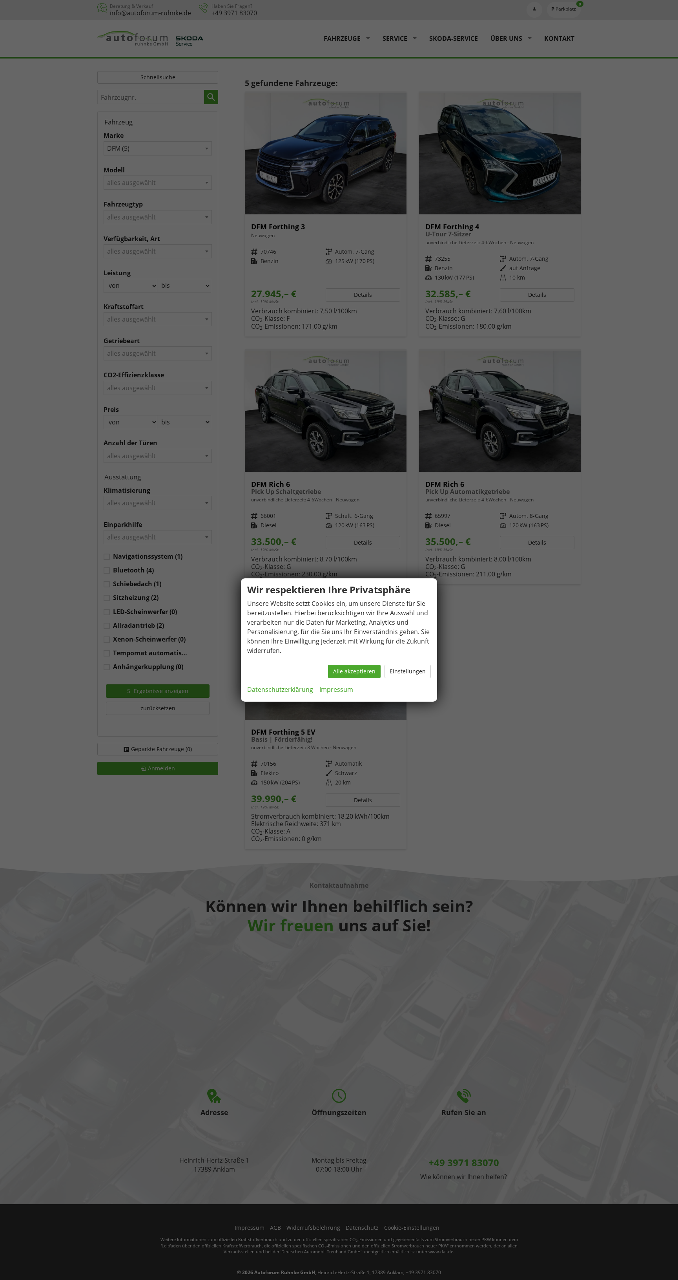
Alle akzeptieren (354, 671)
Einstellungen (408, 671)
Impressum (336, 689)
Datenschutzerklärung (280, 689)
